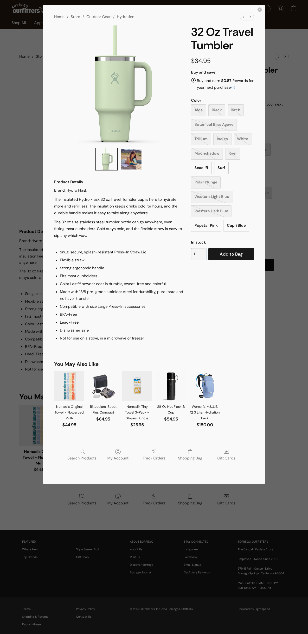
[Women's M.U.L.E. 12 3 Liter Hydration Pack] (205, 386)
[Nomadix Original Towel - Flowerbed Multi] (69, 386)
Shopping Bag (190, 458)
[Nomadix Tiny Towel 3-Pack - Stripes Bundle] (137, 386)
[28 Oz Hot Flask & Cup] (171, 386)
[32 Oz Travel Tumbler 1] (131, 159)
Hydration (125, 16)
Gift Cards (226, 458)
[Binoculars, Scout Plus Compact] (103, 386)
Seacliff (201, 167)
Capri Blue (236, 225)
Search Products (81, 458)
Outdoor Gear (98, 16)
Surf (221, 167)
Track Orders (154, 458)
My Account (117, 458)
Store (75, 16)
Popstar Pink (206, 225)
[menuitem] (243, 16)
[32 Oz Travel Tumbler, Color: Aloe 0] (106, 159)
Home (59, 16)
